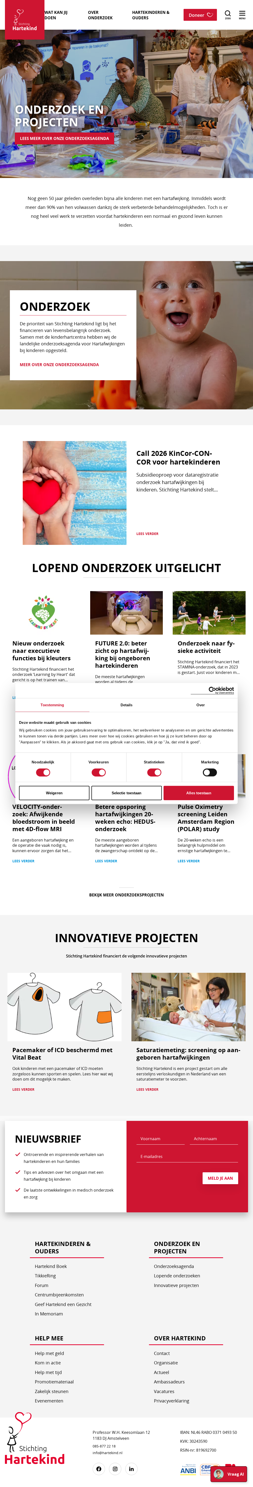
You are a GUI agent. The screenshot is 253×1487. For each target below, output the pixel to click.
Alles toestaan (198, 793)
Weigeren (54, 793)
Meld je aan (220, 1178)
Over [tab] (200, 705)
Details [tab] (127, 705)
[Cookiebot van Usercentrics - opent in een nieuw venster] (212, 690)
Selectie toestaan (127, 793)
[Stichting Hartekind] (34, 1441)
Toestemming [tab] (52, 705)
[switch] (99, 772)
